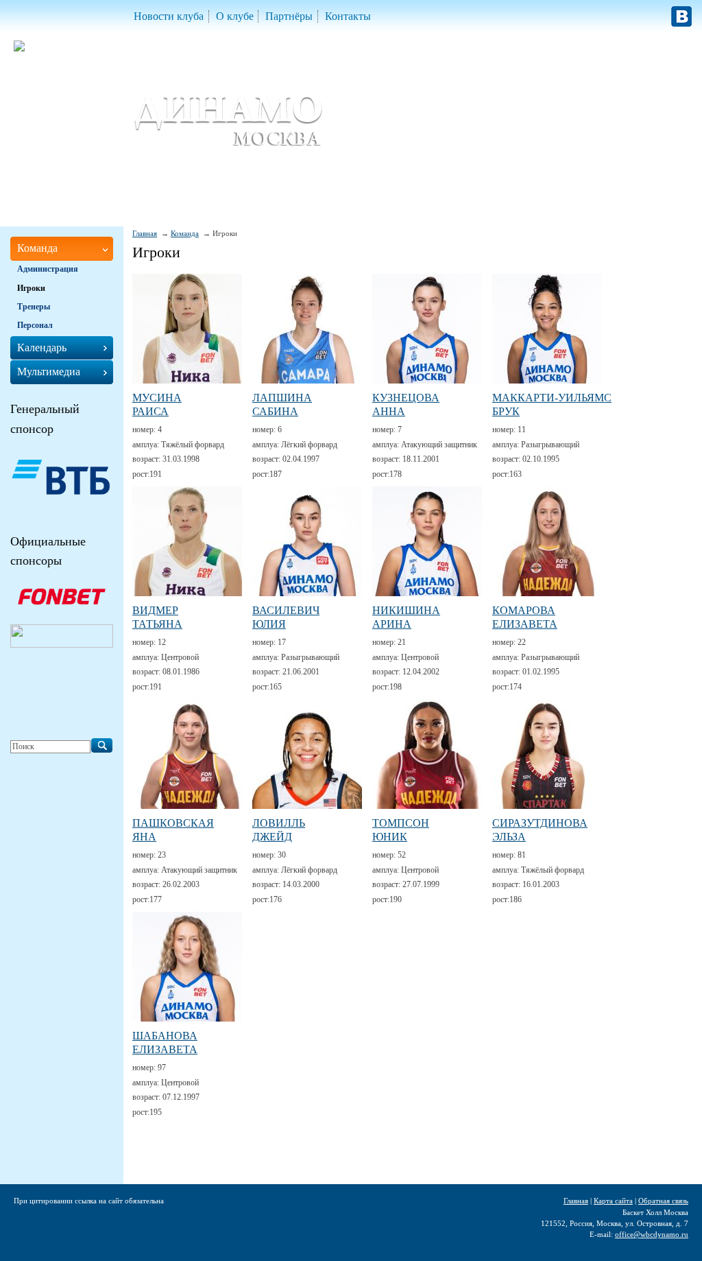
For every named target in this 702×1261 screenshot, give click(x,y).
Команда (185, 233)
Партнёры (289, 16)
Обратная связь (663, 1201)
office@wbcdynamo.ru (651, 1234)
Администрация (47, 269)
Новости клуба (169, 16)
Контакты (348, 16)
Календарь (41, 347)
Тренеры (33, 306)
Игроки (31, 288)
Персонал (35, 325)
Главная (144, 233)
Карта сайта (613, 1201)
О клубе (235, 16)
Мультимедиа (48, 371)
